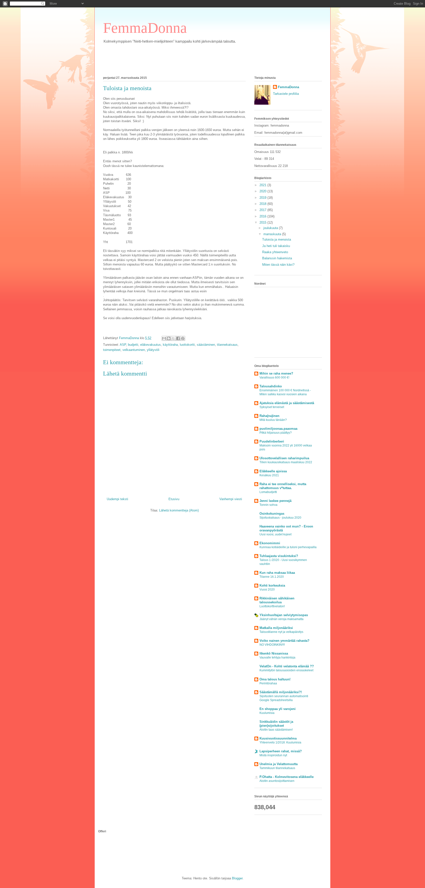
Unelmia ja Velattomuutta (278, 764)
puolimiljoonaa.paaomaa (278, 428)
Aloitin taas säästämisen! (276, 729)
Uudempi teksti (117, 499)
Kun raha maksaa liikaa (277, 573)
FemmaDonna (145, 28)
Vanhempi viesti (230, 499)
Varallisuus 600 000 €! (274, 377)
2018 (263, 204)
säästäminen (206, 344)
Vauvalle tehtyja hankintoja (277, 657)
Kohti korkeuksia (272, 585)
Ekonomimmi (269, 543)
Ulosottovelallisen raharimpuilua (284, 458)
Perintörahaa (268, 683)
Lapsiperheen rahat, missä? (280, 751)
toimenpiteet (112, 350)
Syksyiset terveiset (271, 407)
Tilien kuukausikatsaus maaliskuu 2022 (285, 462)
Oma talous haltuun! (274, 679)
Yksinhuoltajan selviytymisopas (283, 615)
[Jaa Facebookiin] (178, 338)
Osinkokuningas (271, 513)
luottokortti (187, 344)
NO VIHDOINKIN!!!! (272, 644)
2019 (263, 197)
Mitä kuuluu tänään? (273, 420)
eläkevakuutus (150, 344)
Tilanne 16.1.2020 (271, 576)
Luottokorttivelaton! (272, 606)
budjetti (133, 344)
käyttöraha (170, 344)
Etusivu (173, 499)
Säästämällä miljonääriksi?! (280, 692)
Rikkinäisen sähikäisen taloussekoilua (276, 600)
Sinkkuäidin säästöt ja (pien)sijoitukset (276, 723)
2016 (263, 216)
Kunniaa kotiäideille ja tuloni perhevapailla (288, 547)
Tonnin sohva (268, 505)
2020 (263, 191)
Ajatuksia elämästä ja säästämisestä (286, 403)
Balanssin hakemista (277, 258)
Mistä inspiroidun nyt (273, 755)
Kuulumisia (266, 713)
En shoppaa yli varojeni (277, 709)
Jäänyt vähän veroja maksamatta (281, 619)
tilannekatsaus (227, 344)
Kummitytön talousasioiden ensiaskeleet (286, 670)
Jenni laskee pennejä (275, 501)
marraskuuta (272, 234)
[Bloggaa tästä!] (168, 338)
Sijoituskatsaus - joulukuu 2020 (280, 517)
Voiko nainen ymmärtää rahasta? (284, 640)
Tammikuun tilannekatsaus (277, 768)
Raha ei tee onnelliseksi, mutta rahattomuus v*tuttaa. (282, 486)
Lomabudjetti (268, 492)
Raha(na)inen (269, 416)
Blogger (237, 878)
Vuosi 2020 (267, 589)
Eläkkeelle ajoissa (273, 471)
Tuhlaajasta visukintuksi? (278, 556)
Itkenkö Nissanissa (273, 653)
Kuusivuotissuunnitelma (278, 738)
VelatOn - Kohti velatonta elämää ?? (286, 666)
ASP (123, 344)
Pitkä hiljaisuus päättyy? (275, 432)
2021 (263, 185)
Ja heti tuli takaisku (276, 246)
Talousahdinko (270, 386)
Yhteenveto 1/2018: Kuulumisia (280, 742)
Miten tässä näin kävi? (278, 264)
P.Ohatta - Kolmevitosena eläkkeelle (286, 777)
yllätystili (153, 350)
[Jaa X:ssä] (173, 338)
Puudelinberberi (271, 441)
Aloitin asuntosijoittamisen (276, 781)
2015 (263, 222)
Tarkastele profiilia (286, 94)
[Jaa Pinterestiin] (182, 338)
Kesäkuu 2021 (269, 475)
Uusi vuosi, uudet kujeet (275, 534)
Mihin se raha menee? (276, 373)
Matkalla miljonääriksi (276, 628)
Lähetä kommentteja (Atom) (179, 510)
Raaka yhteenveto (275, 252)
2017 (263, 210)
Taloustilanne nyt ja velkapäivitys (281, 632)
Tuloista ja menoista (276, 239)
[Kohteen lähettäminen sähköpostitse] (164, 338)
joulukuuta (271, 228)
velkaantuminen (133, 350)
